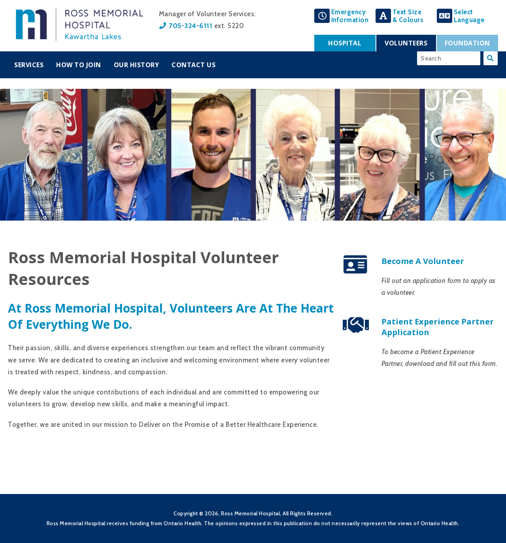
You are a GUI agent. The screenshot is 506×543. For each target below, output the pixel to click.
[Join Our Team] (356, 270)
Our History (136, 64)
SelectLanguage (469, 16)
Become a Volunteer (422, 261)
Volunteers (406, 43)
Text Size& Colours (408, 16)
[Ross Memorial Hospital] (79, 39)
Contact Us (193, 64)
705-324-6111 (190, 25)
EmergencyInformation (350, 16)
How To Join (78, 64)
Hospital (344, 43)
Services (28, 64)
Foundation (467, 43)
